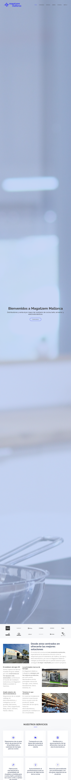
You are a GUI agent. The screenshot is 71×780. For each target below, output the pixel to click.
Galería (53, 4)
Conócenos (41, 4)
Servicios (48, 4)
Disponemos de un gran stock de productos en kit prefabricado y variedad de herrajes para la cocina (13, 745)
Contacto (59, 4)
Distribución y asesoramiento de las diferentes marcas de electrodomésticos (58, 744)
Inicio (36, 4)
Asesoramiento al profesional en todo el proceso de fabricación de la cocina (35, 771)
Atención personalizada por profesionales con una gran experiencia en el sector (57, 771)
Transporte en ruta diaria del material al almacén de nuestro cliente (35, 744)
